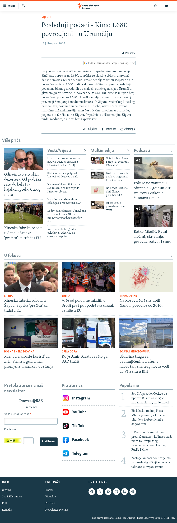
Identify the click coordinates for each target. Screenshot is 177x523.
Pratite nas (48, 441)
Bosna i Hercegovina (19, 351)
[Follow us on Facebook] (91, 491)
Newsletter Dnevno (56, 509)
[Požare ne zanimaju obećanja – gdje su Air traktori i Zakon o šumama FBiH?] (153, 168)
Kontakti (7, 509)
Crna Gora (69, 351)
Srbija (8, 296)
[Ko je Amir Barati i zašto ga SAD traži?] (88, 333)
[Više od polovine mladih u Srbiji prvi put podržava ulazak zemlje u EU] (88, 277)
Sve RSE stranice (12, 496)
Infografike (128, 296)
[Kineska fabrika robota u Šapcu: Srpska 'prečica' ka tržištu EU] (23, 213)
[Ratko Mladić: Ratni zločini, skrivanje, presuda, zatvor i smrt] (153, 216)
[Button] (129, 53)
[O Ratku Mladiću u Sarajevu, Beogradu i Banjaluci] (97, 160)
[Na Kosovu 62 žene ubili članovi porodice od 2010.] (97, 190)
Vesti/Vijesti (59, 150)
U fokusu (12, 255)
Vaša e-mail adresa (17, 414)
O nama (6, 490)
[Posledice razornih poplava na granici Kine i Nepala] (97, 175)
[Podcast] (156, 5)
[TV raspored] (132, 491)
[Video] (166, 5)
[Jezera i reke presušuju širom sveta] (97, 205)
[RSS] (124, 491)
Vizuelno (50, 496)
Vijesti (46, 17)
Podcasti (142, 150)
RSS (4, 503)
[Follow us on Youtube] (108, 491)
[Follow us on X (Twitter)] (100, 491)
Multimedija (102, 150)
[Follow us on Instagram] (116, 491)
